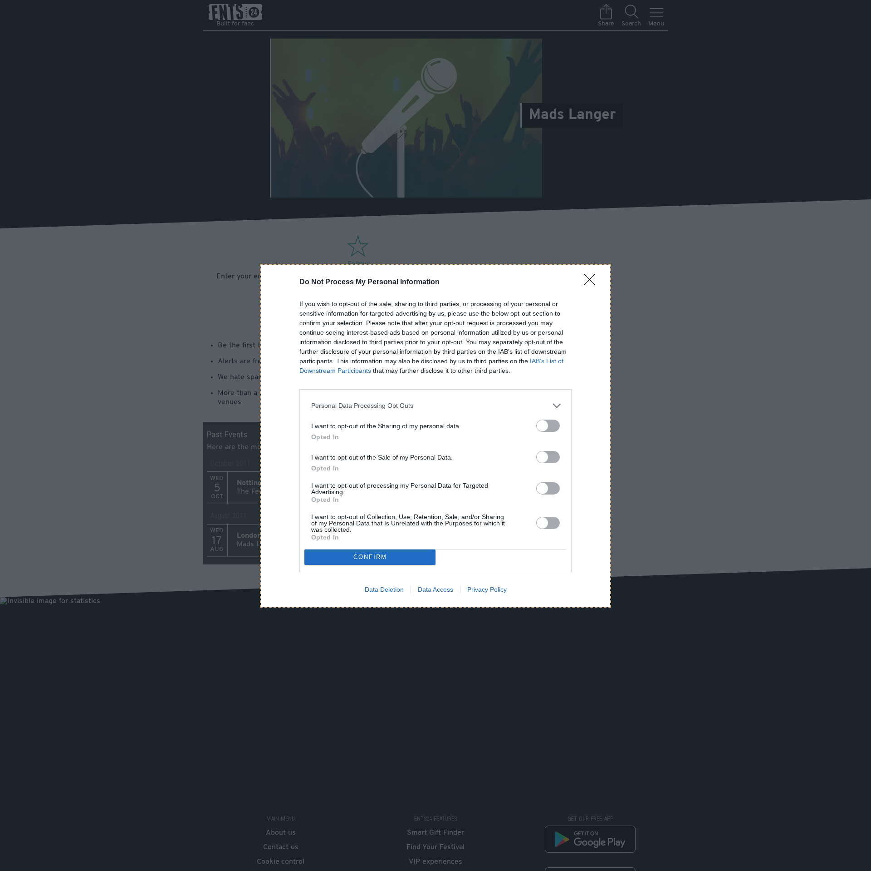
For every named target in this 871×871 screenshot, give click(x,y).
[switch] (548, 426)
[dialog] (435, 436)
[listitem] (435, 406)
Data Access (435, 589)
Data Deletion (384, 589)
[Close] (592, 282)
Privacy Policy (487, 589)
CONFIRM (370, 557)
